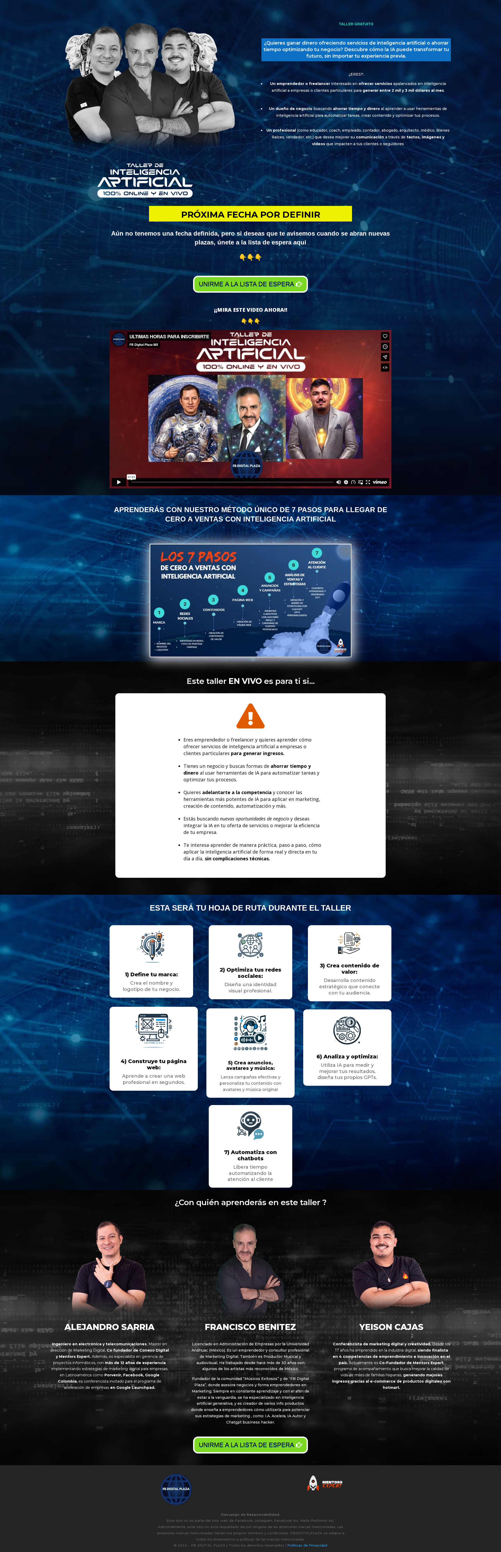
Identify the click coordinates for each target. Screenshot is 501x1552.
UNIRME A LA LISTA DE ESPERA (246, 283)
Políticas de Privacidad (307, 1545)
